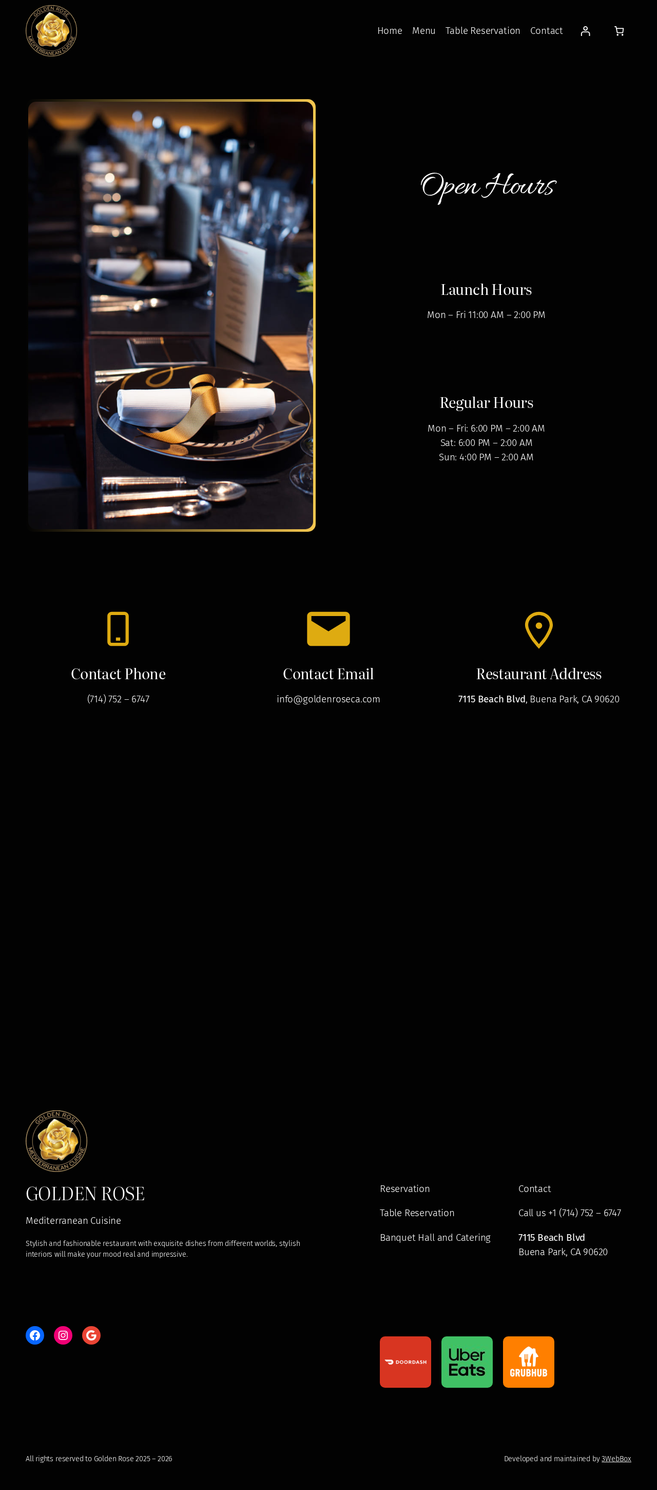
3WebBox (616, 1459)
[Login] (585, 30)
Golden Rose (85, 1192)
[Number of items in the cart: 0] (619, 30)
